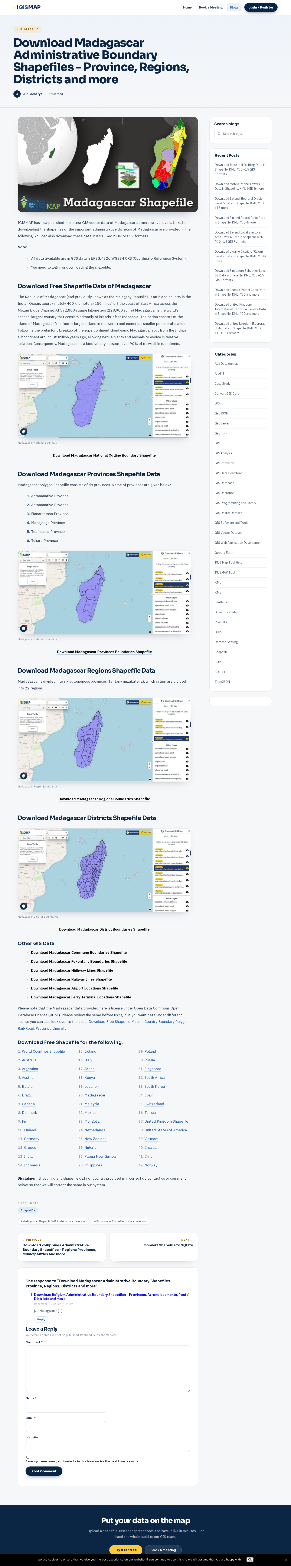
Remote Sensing (226, 642)
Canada (28, 1103)
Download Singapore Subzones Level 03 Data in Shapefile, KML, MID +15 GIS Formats (241, 275)
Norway (150, 1165)
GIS (217, 443)
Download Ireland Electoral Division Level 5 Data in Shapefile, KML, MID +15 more (239, 203)
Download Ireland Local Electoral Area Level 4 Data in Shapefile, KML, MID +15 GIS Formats (239, 236)
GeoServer (222, 423)
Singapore (152, 1068)
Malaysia (91, 1103)
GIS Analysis (223, 453)
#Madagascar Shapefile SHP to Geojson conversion (53, 1221)
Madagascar (94, 1095)
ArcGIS (220, 374)
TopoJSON (222, 682)
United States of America (165, 1130)
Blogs (234, 7)
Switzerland (154, 1103)
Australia (29, 1060)
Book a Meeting (211, 7)
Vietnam (151, 1138)
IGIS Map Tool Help (228, 562)
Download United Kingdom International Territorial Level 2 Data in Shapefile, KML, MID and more (240, 309)
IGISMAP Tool (225, 572)
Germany (31, 1138)
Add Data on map (227, 364)
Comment (34, 1342)
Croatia (150, 1147)
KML (218, 582)
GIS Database (224, 483)
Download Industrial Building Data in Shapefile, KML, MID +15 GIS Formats (240, 169)
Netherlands (94, 1130)
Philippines (93, 1165)
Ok (250, 1559)
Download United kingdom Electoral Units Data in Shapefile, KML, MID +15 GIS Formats (240, 328)
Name (31, 1398)
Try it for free (126, 1550)
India (28, 1156)
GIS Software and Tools (231, 523)
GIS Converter (225, 463)
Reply (41, 1319)
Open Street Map (226, 612)
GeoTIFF (221, 433)
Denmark (29, 1112)
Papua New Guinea (100, 1156)
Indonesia (32, 1165)
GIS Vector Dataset (228, 533)
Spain (149, 1095)
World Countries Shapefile (43, 1051)
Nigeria (90, 1147)
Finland (30, 1130)
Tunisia (150, 1112)
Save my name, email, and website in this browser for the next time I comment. (84, 1461)
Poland (150, 1051)
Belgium (29, 1086)
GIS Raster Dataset (228, 513)
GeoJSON (221, 413)
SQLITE (220, 672)
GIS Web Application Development (239, 543)
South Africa (154, 1077)
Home (187, 7)
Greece (30, 1147)
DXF (218, 403)
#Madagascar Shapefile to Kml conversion (120, 1221)
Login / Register (261, 7)
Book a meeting (163, 1550)
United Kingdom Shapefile (166, 1121)
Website (32, 1437)
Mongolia (92, 1121)
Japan (89, 1068)
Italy (88, 1060)
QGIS (218, 632)
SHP (218, 662)
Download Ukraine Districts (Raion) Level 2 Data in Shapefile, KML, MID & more (241, 256)
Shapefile (29, 29)
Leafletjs (221, 602)
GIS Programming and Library (235, 503)
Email (31, 1418)
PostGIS (221, 622)
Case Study (222, 384)
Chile (148, 1156)
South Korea (154, 1086)
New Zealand (95, 1138)
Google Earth (224, 552)
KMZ (218, 592)
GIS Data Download (228, 473)
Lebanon (91, 1086)
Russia (149, 1060)
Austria (28, 1077)
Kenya (89, 1077)
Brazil (27, 1095)
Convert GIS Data (227, 393)
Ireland (90, 1051)
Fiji (24, 1121)
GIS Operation (225, 493)
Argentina (30, 1068)
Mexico (90, 1112)
